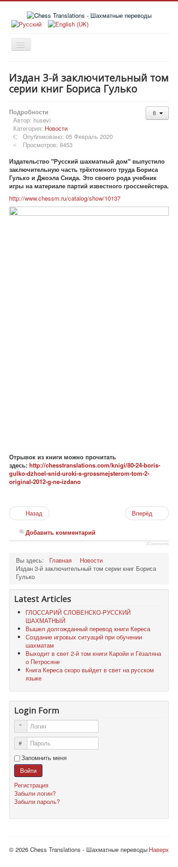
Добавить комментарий (60, 532)
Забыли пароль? (37, 801)
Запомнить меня (44, 758)
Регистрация (32, 785)
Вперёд (143, 513)
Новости (56, 128)
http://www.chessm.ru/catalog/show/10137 (64, 198)
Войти (28, 770)
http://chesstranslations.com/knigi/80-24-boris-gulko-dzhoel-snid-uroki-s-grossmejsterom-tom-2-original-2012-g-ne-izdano (84, 473)
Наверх (159, 849)
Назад (33, 513)
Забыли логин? (35, 793)
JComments (157, 544)
